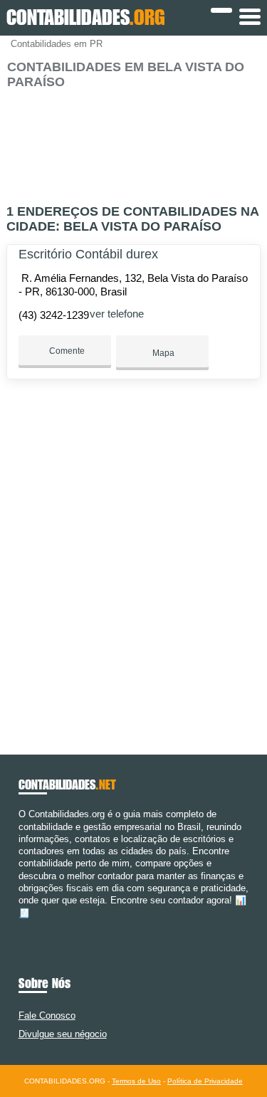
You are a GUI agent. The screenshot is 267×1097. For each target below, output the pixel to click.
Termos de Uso (136, 1081)
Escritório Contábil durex (88, 254)
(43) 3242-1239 (54, 315)
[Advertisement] (133, 140)
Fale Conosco (47, 1015)
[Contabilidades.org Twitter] (28, 925)
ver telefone (117, 314)
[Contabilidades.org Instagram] (34, 925)
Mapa (162, 353)
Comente (66, 351)
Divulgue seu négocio (63, 1034)
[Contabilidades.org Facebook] (22, 925)
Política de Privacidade (205, 1081)
